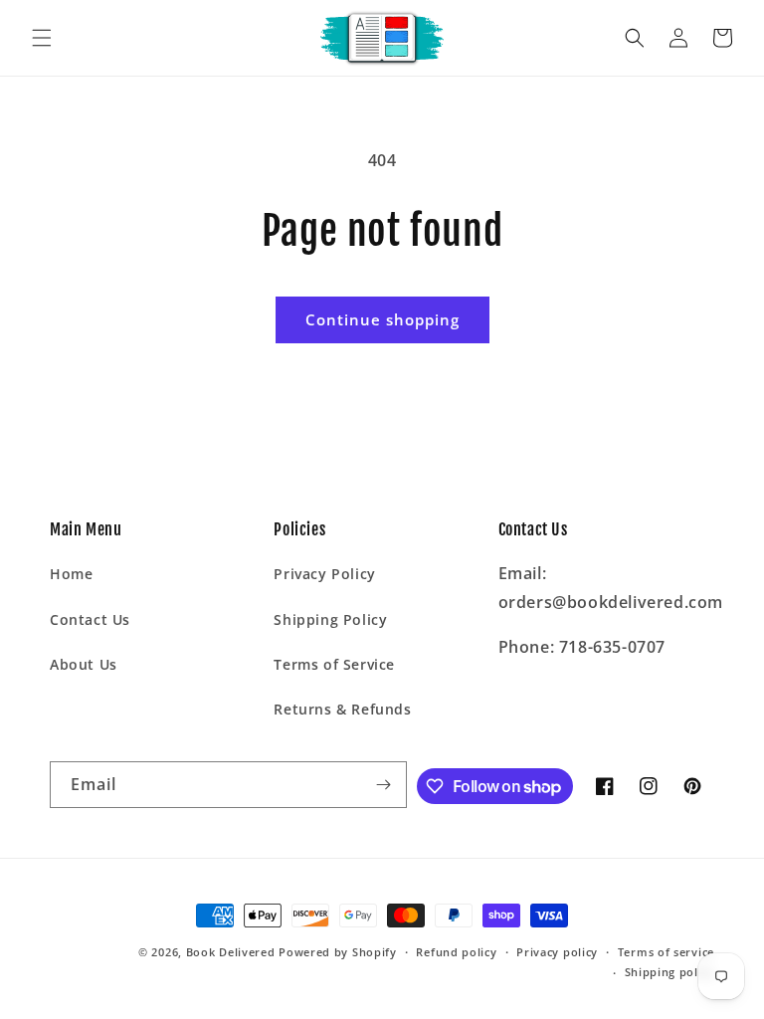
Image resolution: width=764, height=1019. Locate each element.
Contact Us (90, 619)
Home (71, 573)
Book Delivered (231, 951)
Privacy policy (557, 951)
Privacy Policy (324, 573)
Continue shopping (382, 319)
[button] (42, 38)
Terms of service (666, 951)
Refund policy (456, 951)
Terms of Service (334, 664)
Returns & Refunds (342, 709)
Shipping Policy (330, 619)
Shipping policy (670, 971)
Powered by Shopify (338, 951)
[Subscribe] (384, 784)
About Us (83, 664)
